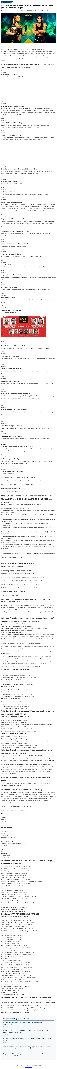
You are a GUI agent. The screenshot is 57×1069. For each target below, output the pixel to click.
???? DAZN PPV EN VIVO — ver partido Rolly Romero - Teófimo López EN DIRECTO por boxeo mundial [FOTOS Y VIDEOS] (27, 1031)
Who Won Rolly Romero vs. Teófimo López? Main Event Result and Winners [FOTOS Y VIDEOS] (27, 1039)
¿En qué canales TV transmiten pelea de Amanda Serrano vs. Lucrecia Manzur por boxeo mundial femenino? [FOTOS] (28, 1055)
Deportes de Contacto (7, 2)
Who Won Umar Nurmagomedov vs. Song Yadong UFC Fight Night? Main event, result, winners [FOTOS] (27, 1023)
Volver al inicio (28, 1067)
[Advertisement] (28, 90)
